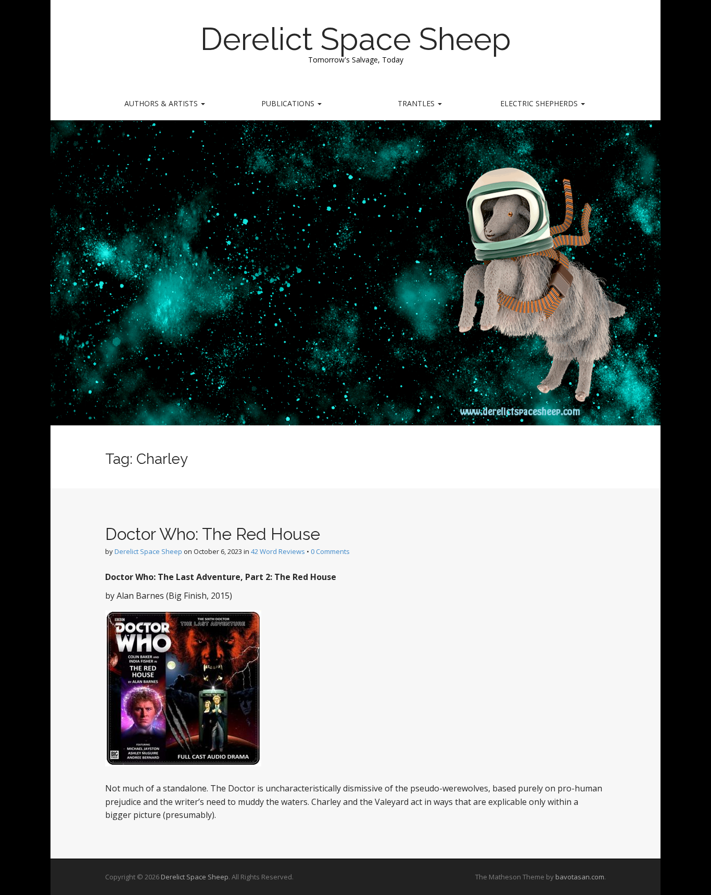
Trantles (417, 103)
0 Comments (330, 551)
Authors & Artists (162, 103)
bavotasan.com (579, 876)
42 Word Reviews (278, 551)
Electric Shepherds (540, 103)
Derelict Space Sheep (355, 39)
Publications (288, 103)
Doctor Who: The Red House (212, 534)
